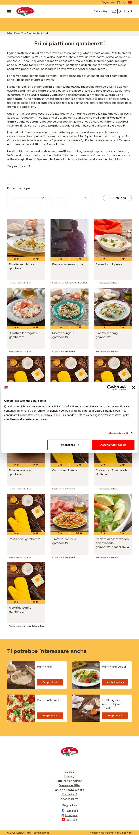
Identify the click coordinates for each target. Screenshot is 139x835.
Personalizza (67, 444)
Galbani (10, 33)
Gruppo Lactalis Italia (69, 790)
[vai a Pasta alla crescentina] (69, 238)
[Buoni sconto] (115, 11)
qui (58, 415)
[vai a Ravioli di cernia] (69, 375)
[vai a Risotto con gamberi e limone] (113, 375)
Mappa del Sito (69, 785)
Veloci (31, 206)
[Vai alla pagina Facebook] (118, 2)
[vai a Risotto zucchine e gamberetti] (26, 238)
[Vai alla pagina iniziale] (25, 11)
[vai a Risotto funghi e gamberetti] (69, 307)
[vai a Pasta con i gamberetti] (26, 512)
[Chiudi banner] (133, 387)
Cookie (69, 771)
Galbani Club (101, 11)
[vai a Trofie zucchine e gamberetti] (69, 512)
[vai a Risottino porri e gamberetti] (26, 581)
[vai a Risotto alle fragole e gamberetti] (26, 307)
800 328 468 (124, 832)
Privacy (69, 776)
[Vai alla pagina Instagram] (124, 2)
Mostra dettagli (118, 433)
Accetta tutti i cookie (113, 444)
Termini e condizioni (69, 781)
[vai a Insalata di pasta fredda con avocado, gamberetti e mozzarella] (113, 512)
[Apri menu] (9, 11)
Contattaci (69, 794)
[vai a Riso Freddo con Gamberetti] (26, 375)
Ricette (17, 33)
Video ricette (54, 206)
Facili (14, 206)
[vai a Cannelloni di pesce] (113, 238)
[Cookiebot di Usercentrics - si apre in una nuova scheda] (110, 387)
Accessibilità (69, 799)
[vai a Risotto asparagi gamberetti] (113, 307)
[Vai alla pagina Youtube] (130, 2)
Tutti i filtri (119, 197)
